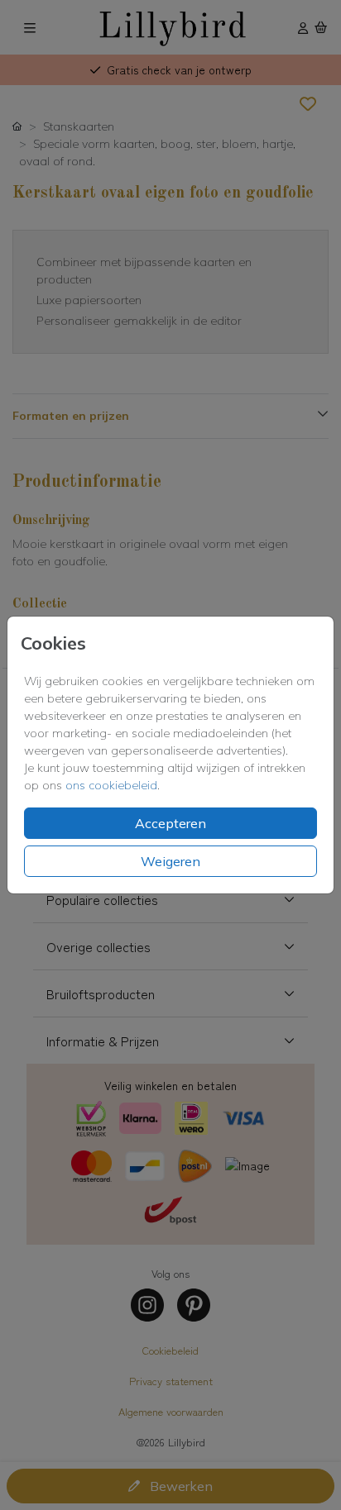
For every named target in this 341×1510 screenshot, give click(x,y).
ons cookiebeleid (111, 785)
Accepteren (170, 823)
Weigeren (170, 861)
